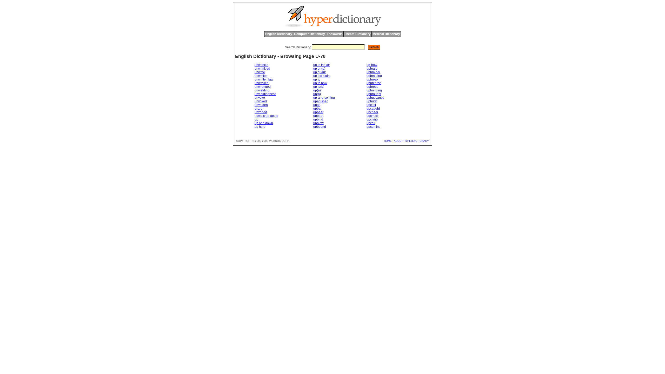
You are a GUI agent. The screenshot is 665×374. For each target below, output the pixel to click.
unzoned (261, 112)
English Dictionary (278, 34)
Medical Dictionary (386, 34)
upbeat (318, 116)
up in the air (321, 65)
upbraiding (374, 76)
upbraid (372, 68)
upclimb (372, 119)
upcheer (372, 112)
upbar (317, 108)
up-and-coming (324, 97)
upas (316, 105)
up (256, 119)
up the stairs (321, 76)
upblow (318, 123)
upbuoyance (375, 97)
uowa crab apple (266, 116)
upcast (371, 105)
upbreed (372, 87)
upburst (372, 101)
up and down (264, 123)
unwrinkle (261, 65)
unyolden (261, 105)
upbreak (372, 79)
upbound (319, 127)
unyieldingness (265, 94)
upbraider (373, 72)
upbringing (374, 90)
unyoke (260, 97)
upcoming (374, 127)
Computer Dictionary (309, 34)
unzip (258, 108)
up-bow (372, 65)
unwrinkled (262, 68)
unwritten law (264, 79)
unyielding (262, 90)
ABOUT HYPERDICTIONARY (411, 140)
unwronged (263, 87)
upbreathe (374, 83)
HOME (388, 140)
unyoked (261, 101)
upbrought (374, 94)
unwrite (260, 72)
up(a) (317, 90)
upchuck (372, 116)
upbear (318, 112)
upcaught (373, 108)
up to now (320, 83)
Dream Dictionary (357, 34)
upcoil (371, 123)
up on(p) (319, 68)
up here (260, 127)
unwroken (262, 83)
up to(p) (318, 87)
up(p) (317, 94)
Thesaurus (335, 34)
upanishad (320, 101)
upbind (318, 119)
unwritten (261, 76)
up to (316, 79)
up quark (319, 72)
